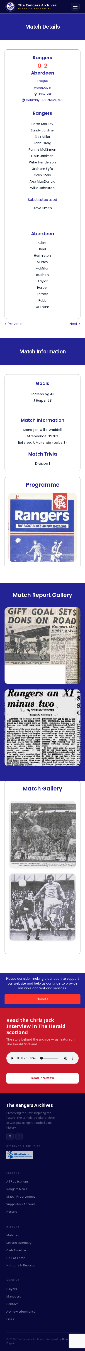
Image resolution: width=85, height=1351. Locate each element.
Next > (74, 323)
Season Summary (19, 1243)
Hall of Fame (15, 1258)
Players (11, 1289)
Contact (12, 1304)
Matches (12, 1235)
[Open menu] (75, 7)
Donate (43, 999)
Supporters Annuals (20, 1204)
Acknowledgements (20, 1311)
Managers (13, 1296)
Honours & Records (20, 1265)
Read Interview (42, 1078)
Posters (11, 1211)
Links (10, 1319)
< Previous (13, 323)
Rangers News (16, 1189)
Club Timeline (16, 1250)
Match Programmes (20, 1196)
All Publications (17, 1181)
